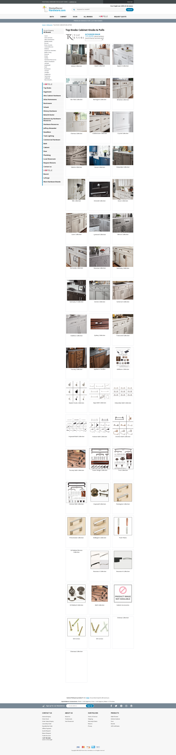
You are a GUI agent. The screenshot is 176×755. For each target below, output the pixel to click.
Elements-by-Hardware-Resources (52, 119)
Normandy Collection (76, 268)
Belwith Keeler (48, 41)
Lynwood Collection (100, 234)
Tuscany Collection (76, 369)
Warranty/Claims (92, 721)
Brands (113, 724)
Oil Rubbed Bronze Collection (76, 551)
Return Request (46, 733)
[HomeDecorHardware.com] (54, 8)
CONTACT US (72, 2)
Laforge (46, 63)
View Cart (129, 2)
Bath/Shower (114, 716)
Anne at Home (48, 38)
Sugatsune (47, 74)
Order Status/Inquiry (48, 721)
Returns (90, 724)
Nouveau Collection (100, 268)
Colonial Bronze (48, 47)
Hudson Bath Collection (99, 436)
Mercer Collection (122, 234)
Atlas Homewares (49, 39)
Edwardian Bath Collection (123, 403)
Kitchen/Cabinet (115, 719)
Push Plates (123, 538)
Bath (52, 17)
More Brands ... (48, 80)
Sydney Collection (99, 335)
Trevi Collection (123, 470)
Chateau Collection (123, 618)
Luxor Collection (76, 234)
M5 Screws (99, 639)
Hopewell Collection (99, 504)
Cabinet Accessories (123, 605)
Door (75, 17)
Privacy (90, 726)
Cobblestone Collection (99, 133)
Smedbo (46, 72)
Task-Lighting (49, 136)
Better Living (47, 52)
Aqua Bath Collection (99, 403)
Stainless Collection (76, 336)
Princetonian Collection (76, 538)
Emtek (46, 56)
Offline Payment (46, 728)
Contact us (48, 167)
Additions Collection (123, 369)
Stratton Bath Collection (122, 436)
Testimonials (68, 719)
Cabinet (63, 17)
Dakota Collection (76, 167)
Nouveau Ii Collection (99, 571)
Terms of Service (92, 716)
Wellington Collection (99, 538)
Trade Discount (46, 735)
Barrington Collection (99, 99)
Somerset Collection (123, 302)
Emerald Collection (100, 201)
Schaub (46, 70)
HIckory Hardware (49, 61)
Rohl (45, 67)
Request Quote (120, 17)
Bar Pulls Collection (76, 99)
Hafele (46, 58)
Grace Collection (123, 201)
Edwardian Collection (122, 167)
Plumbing (47, 155)
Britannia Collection (123, 100)
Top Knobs (47, 76)
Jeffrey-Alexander (50, 128)
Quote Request (46, 731)
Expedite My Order (47, 726)
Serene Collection (99, 302)
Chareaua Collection (76, 651)
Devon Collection (99, 167)
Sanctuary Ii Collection (76, 302)
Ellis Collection (76, 201)
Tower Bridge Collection (99, 470)
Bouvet (46, 43)
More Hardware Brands (52, 182)
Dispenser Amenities (50, 50)
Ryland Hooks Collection (76, 403)
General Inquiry (46, 716)
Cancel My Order (46, 724)
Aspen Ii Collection (123, 66)
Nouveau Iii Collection (123, 571)
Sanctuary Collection (123, 268)
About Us (67, 716)
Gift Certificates (115, 726)
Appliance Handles (99, 369)
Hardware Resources (50, 59)
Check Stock (45, 719)
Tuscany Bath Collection (76, 470)
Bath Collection (99, 605)
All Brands (88, 17)
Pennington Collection (123, 504)
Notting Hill (47, 65)
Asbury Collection (76, 66)
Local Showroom (50, 159)
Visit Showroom (69, 721)
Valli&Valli (47, 78)
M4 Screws (76, 639)
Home (43, 25)
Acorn (46, 36)
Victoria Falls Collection (76, 504)
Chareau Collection (76, 133)
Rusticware (47, 69)
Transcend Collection (122, 335)
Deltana (46, 49)
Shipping (90, 719)
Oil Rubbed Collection (76, 605)
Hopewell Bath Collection (76, 436)
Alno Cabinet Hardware (52, 96)
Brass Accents (48, 45)
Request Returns (50, 163)
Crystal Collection (123, 133)
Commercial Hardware (52, 140)
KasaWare (47, 132)
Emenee (46, 54)
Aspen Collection (100, 66)
